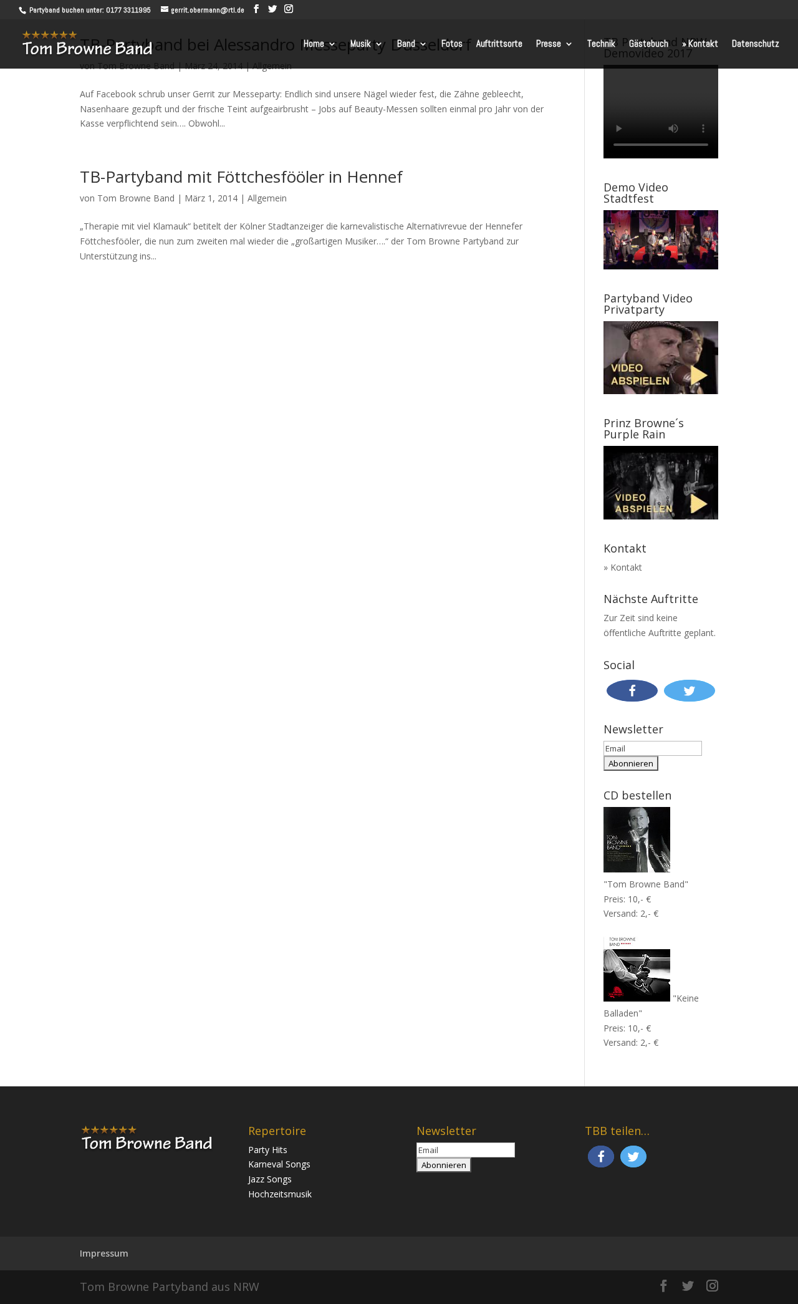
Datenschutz (755, 44)
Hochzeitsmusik (280, 1194)
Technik (601, 44)
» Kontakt (700, 44)
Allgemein (267, 198)
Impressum (104, 1253)
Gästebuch (648, 44)
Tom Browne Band (136, 198)
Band (406, 44)
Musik (360, 44)
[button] (632, 691)
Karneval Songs (279, 1164)
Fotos (452, 44)
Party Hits (267, 1150)
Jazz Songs (270, 1179)
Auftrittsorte (499, 44)
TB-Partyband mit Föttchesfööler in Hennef (241, 176)
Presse (548, 44)
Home (314, 44)
